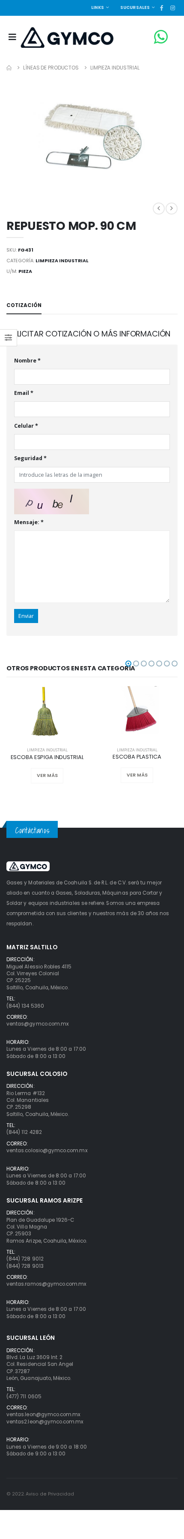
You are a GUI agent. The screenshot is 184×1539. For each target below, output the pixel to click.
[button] (128, 663)
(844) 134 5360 (25, 1006)
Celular (26, 426)
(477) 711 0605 (24, 1396)
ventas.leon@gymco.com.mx (43, 1414)
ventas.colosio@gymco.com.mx (47, 1150)
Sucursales (135, 7)
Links (97, 7)
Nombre (27, 361)
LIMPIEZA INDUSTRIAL (114, 67)
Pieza (25, 271)
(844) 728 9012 (25, 1258)
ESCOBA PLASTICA (137, 757)
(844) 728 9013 (25, 1266)
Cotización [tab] (24, 305)
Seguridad (30, 458)
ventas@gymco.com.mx (37, 1023)
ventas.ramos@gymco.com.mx (46, 1284)
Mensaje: (29, 522)
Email (23, 393)
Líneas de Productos (51, 67)
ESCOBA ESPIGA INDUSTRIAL (47, 757)
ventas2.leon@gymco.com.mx (44, 1421)
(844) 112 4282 (24, 1132)
